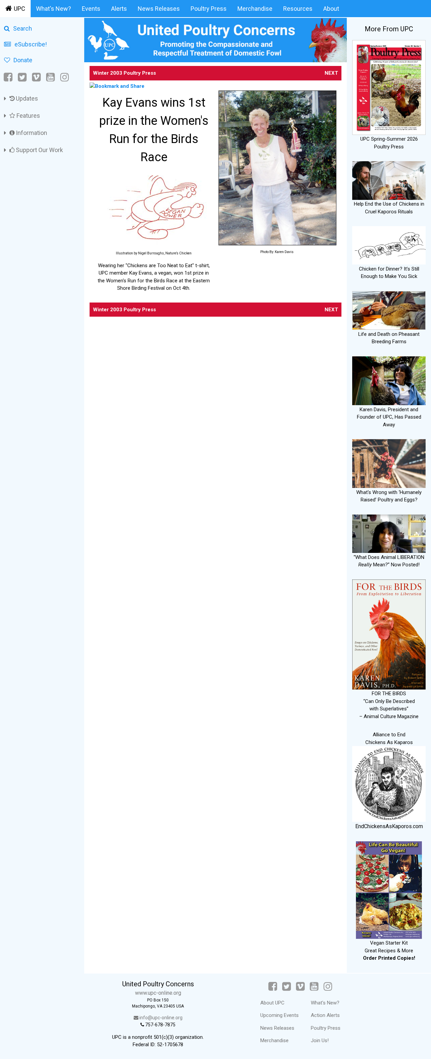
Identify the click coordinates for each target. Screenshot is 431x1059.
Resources (297, 8)
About (331, 8)
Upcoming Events (279, 1015)
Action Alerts (325, 1015)
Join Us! (320, 1040)
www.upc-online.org (158, 993)
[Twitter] (22, 77)
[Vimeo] (36, 77)
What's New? (53, 8)
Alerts (119, 8)
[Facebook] (8, 77)
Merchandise (254, 8)
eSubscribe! (30, 44)
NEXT (331, 73)
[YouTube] (50, 77)
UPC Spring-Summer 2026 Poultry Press (389, 143)
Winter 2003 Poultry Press (124, 73)
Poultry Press (209, 8)
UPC (19, 8)
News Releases (159, 8)
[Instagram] (64, 77)
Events (91, 8)
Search (22, 28)
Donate (22, 60)
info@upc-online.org (160, 1017)
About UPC (272, 1003)
